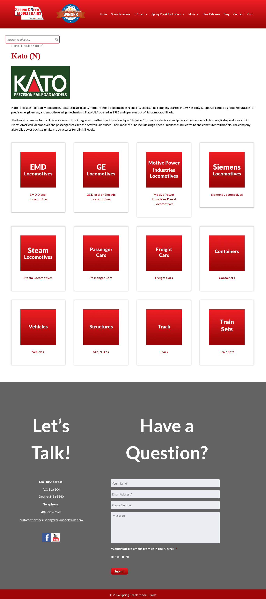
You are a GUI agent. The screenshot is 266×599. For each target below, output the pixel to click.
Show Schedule (120, 14)
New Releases (211, 14)
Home (103, 14)
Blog (226, 14)
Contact (238, 14)
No (127, 556)
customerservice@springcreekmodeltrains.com (51, 520)
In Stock (139, 14)
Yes (117, 556)
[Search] (56, 39)
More (191, 14)
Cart (250, 14)
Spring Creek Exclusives (166, 14)
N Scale (25, 45)
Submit (119, 571)
